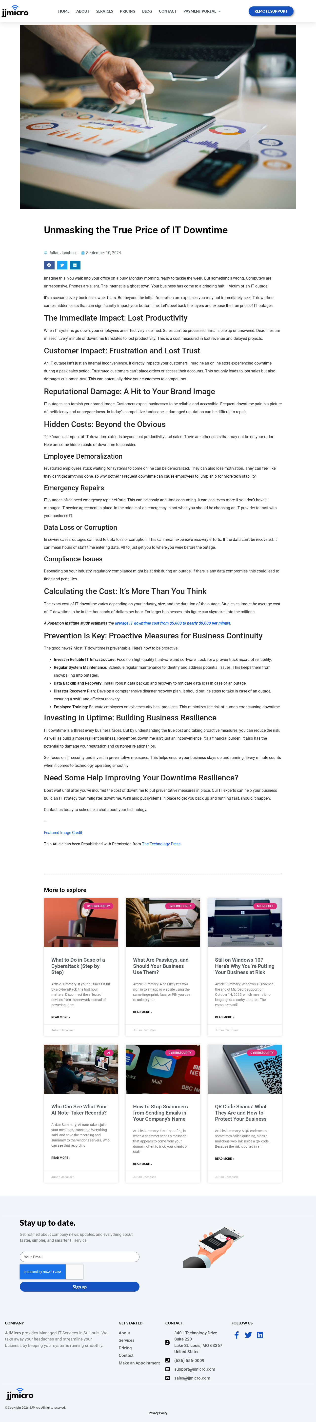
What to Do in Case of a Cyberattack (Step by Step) (78, 966)
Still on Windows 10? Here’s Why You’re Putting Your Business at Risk (245, 966)
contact (168, 11)
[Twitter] (248, 1335)
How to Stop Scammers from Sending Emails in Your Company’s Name (160, 1113)
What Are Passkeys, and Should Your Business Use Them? (161, 966)
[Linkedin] (260, 1335)
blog (147, 11)
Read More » (60, 1017)
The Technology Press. (161, 844)
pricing (127, 11)
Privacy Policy (158, 1413)
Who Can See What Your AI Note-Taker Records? (79, 1110)
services (104, 11)
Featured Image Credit (63, 832)
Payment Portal (199, 11)
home (63, 11)
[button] (49, 265)
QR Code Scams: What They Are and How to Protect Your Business (241, 1113)
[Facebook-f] (237, 1335)
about (82, 11)
